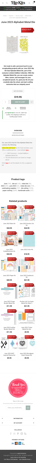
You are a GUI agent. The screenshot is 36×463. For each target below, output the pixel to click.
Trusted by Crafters (12, 7)
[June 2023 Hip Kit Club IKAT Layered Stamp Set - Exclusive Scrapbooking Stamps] (9, 343)
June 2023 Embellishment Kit (9, 250)
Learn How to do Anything (18, 457)
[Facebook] (10, 433)
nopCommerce (21, 453)
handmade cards (23, 190)
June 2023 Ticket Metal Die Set (26, 328)
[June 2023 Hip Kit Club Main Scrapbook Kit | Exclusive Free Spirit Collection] (9, 213)
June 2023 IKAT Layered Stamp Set (9, 354)
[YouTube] (14, 433)
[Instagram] (21, 433)
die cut (14, 184)
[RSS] (25, 433)
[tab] (18, 130)
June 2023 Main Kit (9, 223)
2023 (2, 186)
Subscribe (28, 408)
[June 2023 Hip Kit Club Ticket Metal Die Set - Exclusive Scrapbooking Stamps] (26, 317)
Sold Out (26, 29)
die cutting (24, 188)
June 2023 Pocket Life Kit (27, 224)
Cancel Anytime (28, 7)
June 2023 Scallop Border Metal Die (9, 328)
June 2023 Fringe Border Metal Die (9, 302)
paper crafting (7, 190)
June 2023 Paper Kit (9, 275)
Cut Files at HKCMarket (26, 9)
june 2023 (13, 186)
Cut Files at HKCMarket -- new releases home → (18, 459)
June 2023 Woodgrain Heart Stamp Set (27, 354)
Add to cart (20, 102)
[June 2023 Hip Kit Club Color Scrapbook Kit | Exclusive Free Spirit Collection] (26, 239)
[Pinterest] (18, 433)
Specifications (18, 135)
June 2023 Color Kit (26, 249)
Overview (18, 130)
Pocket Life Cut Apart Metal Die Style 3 (27, 302)
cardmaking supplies (9, 188)
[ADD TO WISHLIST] (31, 102)
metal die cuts (25, 186)
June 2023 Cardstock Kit (27, 276)
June (5, 184)
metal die (25, 184)
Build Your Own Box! (11, 9)
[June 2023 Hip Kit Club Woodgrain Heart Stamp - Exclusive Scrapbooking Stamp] (26, 343)
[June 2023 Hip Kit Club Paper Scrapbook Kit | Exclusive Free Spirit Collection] (9, 265)
